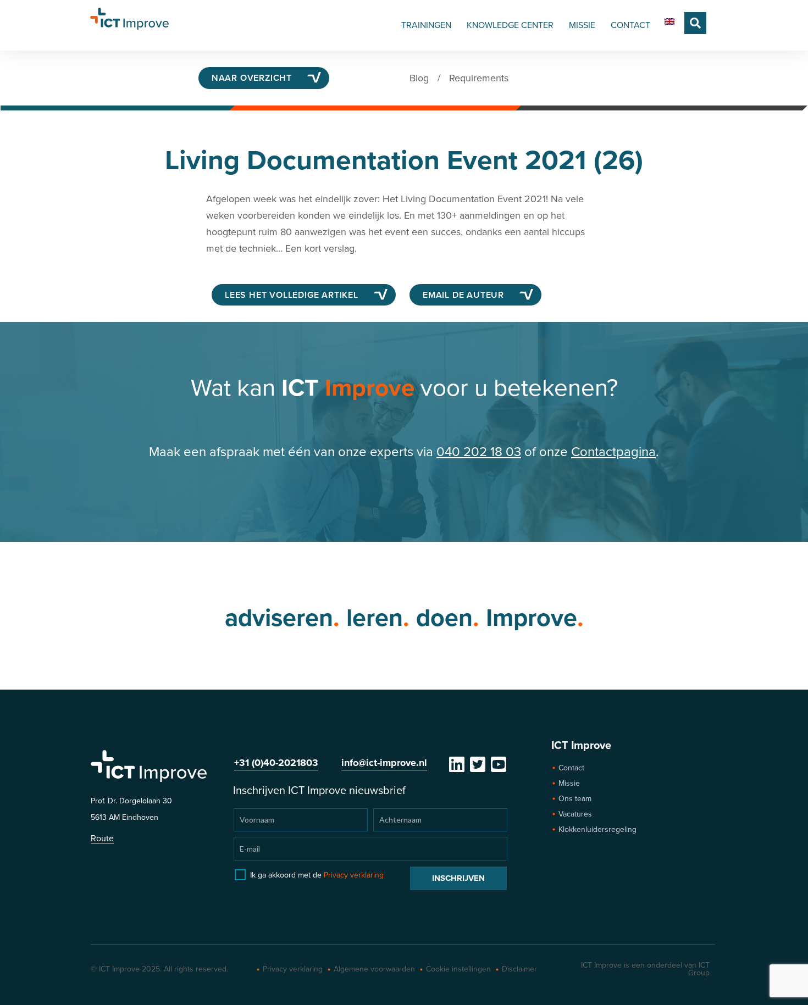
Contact (571, 768)
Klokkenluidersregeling (597, 829)
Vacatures (575, 814)
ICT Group (699, 969)
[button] (695, 23)
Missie (569, 783)
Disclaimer (519, 969)
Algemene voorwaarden (374, 969)
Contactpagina (613, 452)
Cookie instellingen (458, 969)
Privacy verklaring (354, 875)
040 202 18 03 (478, 452)
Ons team (574, 798)
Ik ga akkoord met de (317, 875)
